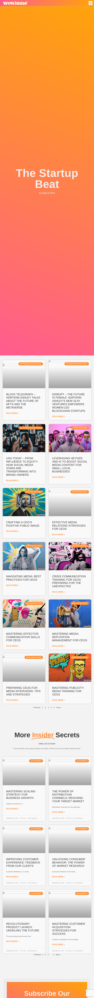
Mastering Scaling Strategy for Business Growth (20, 795)
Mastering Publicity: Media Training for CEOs (68, 691)
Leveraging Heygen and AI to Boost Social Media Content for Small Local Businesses (69, 465)
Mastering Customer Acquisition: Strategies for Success (68, 928)
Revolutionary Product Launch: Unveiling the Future (22, 927)
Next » (59, 707)
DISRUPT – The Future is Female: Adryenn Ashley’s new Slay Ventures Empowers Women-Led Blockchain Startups (68, 402)
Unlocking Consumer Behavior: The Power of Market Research (68, 862)
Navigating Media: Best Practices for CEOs (23, 578)
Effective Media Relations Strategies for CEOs (69, 526)
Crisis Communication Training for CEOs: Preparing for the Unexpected (69, 581)
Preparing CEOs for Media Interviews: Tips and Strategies (23, 691)
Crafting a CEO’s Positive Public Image (22, 524)
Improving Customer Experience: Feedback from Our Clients (23, 862)
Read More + (12, 413)
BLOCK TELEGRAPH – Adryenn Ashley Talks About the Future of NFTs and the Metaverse (23, 401)
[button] (90, 3)
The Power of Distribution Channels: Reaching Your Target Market (68, 796)
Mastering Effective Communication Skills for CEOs (23, 637)
